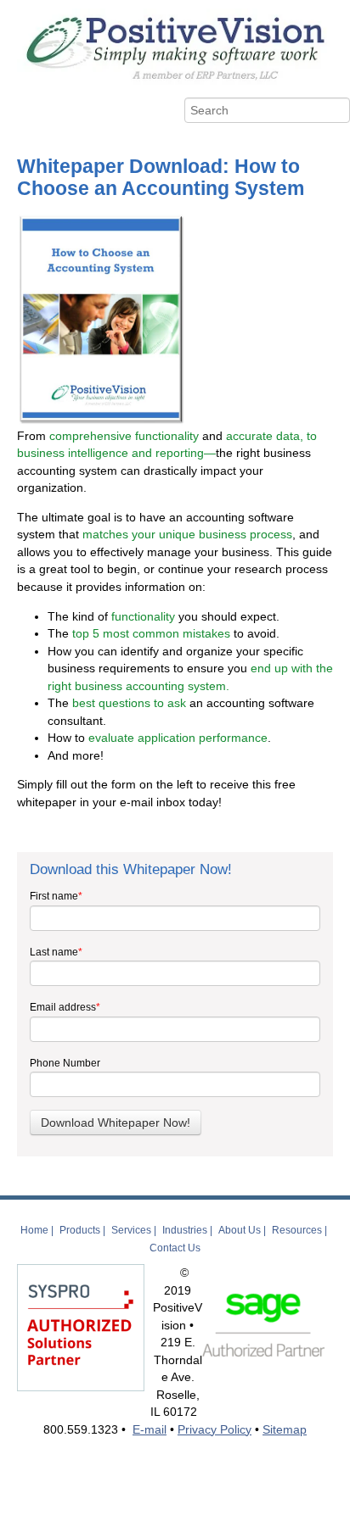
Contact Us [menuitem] (175, 1248)
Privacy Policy (214, 1429)
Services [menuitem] (131, 1230)
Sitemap (284, 1429)
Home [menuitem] (34, 1230)
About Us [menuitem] (239, 1230)
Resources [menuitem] (297, 1230)
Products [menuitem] (79, 1230)
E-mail (150, 1429)
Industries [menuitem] (184, 1230)
